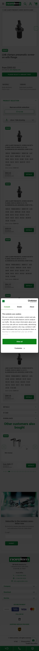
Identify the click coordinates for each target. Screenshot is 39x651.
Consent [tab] (7, 307)
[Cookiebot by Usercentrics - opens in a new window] (28, 301)
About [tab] (32, 307)
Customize (18, 348)
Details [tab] (19, 307)
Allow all (19, 341)
